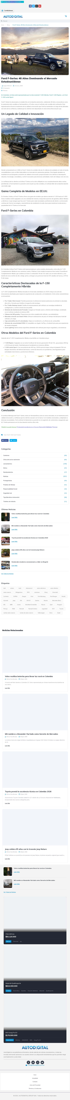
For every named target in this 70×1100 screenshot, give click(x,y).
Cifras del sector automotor (11, 459)
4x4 (5, 588)
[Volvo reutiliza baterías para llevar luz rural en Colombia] (5, 517)
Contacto (35, 1081)
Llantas (37, 600)
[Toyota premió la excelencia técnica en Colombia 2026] (5, 541)
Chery (46, 592)
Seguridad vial (7, 493)
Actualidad (35, 1078)
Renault (22, 608)
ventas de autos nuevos (26, 613)
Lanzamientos (7, 464)
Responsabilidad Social (10, 489)
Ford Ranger (53, 596)
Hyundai (6, 600)
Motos (5, 468)
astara (12, 588)
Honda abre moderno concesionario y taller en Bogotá (30, 562)
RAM (13, 608)
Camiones (6, 455)
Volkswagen (41, 613)
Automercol (29, 588)
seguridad (44, 608)
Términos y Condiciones (35, 1088)
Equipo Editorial (7, 85)
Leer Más (14, 517)
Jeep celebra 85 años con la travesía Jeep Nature (28, 550)
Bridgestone (19, 592)
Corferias (6, 596)
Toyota (61, 608)
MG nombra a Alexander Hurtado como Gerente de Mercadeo (32, 526)
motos (19, 604)
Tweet (14, 440)
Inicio (2, 25)
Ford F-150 (10, 435)
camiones (37, 592)
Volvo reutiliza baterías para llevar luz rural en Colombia (30, 514)
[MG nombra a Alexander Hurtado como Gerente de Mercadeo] (5, 529)
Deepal (24, 596)
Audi (20, 588)
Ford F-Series (17, 435)
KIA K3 (28, 600)
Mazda (46, 600)
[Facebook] (30, 6)
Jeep (14, 600)
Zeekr (58, 613)
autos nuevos (7, 592)
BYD (28, 592)
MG (4, 604)
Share (6, 440)
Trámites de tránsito (9, 501)
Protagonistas (7, 480)
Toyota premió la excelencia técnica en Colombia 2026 (30, 538)
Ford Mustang (41, 596)
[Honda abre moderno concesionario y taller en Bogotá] (5, 565)
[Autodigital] (13, 16)
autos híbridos (54, 588)
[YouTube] (42, 1062)
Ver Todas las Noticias (7, 573)
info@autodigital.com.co (36, 1065)
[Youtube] (39, 6)
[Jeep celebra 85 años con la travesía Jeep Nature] (5, 553)
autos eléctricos (41, 588)
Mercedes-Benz (56, 600)
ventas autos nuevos (9, 613)
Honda (63, 596)
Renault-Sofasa (33, 608)
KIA (21, 600)
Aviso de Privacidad (35, 1085)
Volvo (50, 613)
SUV (53, 608)
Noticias (5, 90)
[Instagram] (36, 6)
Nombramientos (8, 472)
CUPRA (15, 596)
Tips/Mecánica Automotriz (11, 497)
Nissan (43, 604)
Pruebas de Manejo (9, 485)
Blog (8, 25)
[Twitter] (33, 6)
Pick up (5, 608)
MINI (11, 604)
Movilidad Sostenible (31, 604)
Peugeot (59, 604)
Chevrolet (55, 592)
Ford (5, 435)
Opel (51, 604)
